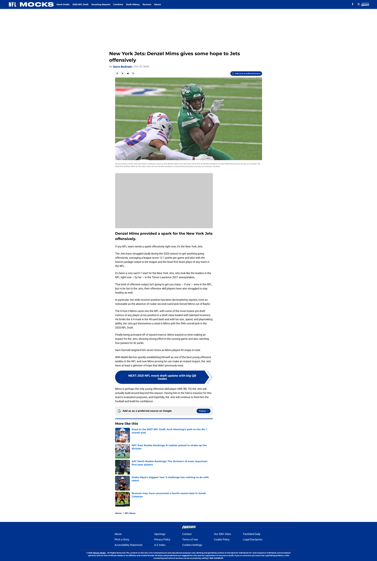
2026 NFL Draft (80, 4)
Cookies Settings (192, 544)
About (157, 4)
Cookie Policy (222, 539)
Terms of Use (190, 539)
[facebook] (352, 4)
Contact (187, 534)
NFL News (130, 513)
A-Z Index (159, 544)
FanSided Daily (251, 534)
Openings (159, 534)
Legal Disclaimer (252, 539)
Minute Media (99, 553)
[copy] (133, 73)
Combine (118, 4)
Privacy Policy (162, 539)
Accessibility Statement (128, 544)
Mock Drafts (63, 4)
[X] (358, 4)
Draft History (133, 4)
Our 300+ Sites (222, 534)
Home (118, 513)
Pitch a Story (122, 539)
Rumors (147, 4)
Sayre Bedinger (122, 66)
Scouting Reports (100, 4)
